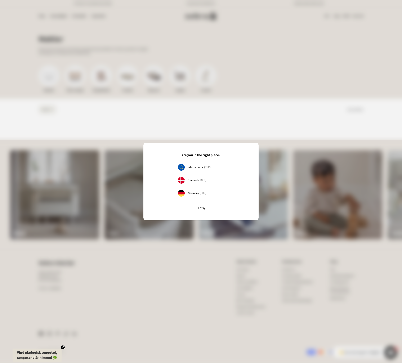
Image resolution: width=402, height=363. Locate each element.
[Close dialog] (269, 141)
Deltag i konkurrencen (238, 193)
